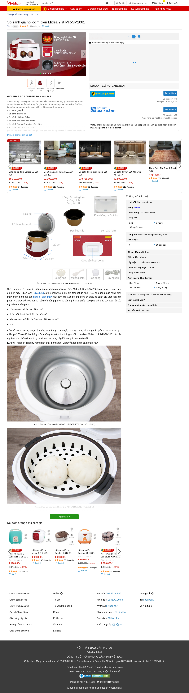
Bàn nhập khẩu (119, 9)
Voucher (57, 624)
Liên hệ (57, 630)
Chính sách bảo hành (19, 593)
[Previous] (9, 54)
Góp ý (56, 612)
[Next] (83, 54)
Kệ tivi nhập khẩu (140, 9)
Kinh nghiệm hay (139, 3)
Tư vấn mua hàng (62, 606)
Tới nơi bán (170, 93)
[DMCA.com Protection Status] (101, 676)
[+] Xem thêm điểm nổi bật (19, 135)
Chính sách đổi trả (18, 599)
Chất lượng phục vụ (19, 630)
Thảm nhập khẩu (162, 9)
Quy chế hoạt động (18, 612)
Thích (9, 26)
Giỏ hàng (159, 2)
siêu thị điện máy (42, 297)
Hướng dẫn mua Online (20, 624)
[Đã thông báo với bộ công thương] (85, 676)
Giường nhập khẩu (98, 9)
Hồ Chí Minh (102, 34)
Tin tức (121, 3)
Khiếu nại (58, 618)
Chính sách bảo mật (19, 606)
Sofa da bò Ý (77, 9)
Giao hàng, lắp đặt (18, 618)
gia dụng (39, 293)
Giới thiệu (58, 593)
